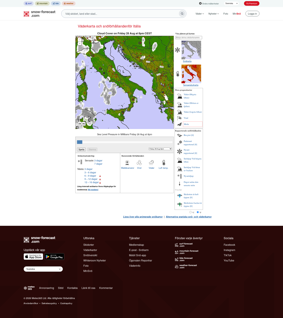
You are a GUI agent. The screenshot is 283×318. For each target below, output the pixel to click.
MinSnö (87, 271)
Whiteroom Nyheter (94, 260)
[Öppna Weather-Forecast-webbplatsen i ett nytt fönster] (68, 3)
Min (237, 13)
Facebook (229, 245)
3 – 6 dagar (90, 172)
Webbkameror (127, 167)
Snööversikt (90, 255)
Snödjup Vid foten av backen (192, 169)
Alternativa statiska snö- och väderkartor (189, 216)
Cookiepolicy (66, 303)
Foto (225, 13)
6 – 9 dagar (90, 175)
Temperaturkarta (190, 84)
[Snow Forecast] (38, 13)
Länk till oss (88, 288)
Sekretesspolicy (49, 303)
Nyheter (212, 13)
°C (193, 212)
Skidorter (88, 245)
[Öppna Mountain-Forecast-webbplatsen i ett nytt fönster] (42, 3)
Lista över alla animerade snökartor (143, 216)
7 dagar (98, 163)
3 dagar (98, 160)
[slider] (79, 142)
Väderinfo (134, 265)
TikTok (228, 255)
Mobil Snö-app (137, 255)
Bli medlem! (93, 189)
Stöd (60, 288)
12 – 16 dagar (92, 182)
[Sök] (182, 13)
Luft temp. (163, 167)
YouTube (229, 260)
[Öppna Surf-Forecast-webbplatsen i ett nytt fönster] (29, 3)
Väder (199, 13)
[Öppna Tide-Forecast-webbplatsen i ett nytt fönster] (56, 3)
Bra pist (187, 135)
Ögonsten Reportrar (140, 260)
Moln (186, 124)
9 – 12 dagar (91, 178)
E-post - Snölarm (139, 250)
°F (200, 212)
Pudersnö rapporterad (189, 143)
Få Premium (251, 3)
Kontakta (72, 288)
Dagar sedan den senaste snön (191, 183)
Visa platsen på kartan (185, 33)
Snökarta (187, 61)
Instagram (229, 250)
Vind (139, 167)
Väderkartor (90, 250)
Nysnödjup (189, 175)
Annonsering (46, 288)
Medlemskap (136, 245)
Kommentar (106, 288)
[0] (192, 135)
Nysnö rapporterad (189, 151)
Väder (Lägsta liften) (193, 111)
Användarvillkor (31, 303)
